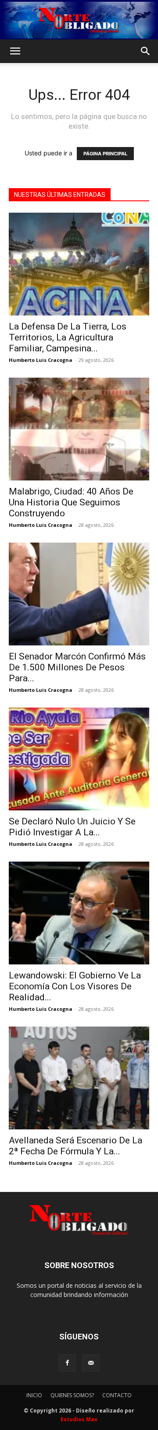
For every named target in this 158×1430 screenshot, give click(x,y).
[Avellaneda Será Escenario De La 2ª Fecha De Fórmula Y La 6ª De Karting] (79, 1078)
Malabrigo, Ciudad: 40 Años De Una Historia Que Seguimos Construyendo (71, 502)
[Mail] (91, 1363)
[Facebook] (67, 1363)
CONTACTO (117, 1395)
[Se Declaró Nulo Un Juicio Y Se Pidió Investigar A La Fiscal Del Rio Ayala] (79, 759)
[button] (15, 51)
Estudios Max (79, 1419)
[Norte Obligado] (79, 20)
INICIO (34, 1395)
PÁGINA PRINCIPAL (105, 154)
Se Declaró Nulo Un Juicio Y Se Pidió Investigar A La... (72, 827)
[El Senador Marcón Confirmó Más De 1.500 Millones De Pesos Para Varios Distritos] (79, 594)
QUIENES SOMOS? (72, 1395)
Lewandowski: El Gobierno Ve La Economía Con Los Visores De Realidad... (75, 986)
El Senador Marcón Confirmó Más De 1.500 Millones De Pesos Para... (77, 667)
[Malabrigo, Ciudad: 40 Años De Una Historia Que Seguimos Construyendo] (79, 429)
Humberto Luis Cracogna (40, 360)
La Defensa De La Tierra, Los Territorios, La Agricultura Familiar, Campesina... (67, 337)
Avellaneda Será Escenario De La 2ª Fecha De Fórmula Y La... (75, 1146)
